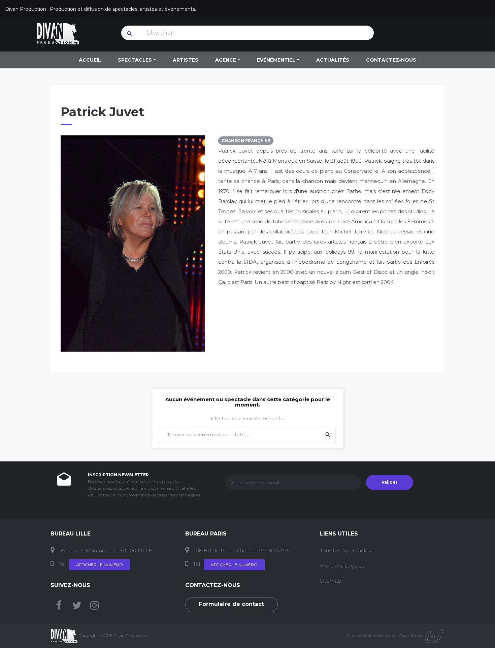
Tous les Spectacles (345, 550)
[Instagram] (94, 607)
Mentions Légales (342, 565)
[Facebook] (59, 607)
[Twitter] (76, 607)
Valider (390, 482)
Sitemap (330, 581)
